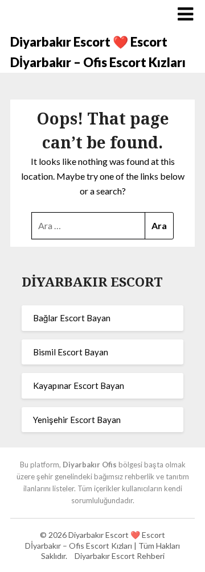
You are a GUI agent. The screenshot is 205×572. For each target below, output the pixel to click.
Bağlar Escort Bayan (71, 318)
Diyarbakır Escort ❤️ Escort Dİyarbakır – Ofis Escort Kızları (98, 52)
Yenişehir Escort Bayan (77, 420)
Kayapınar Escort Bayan (78, 385)
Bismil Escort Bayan (70, 352)
